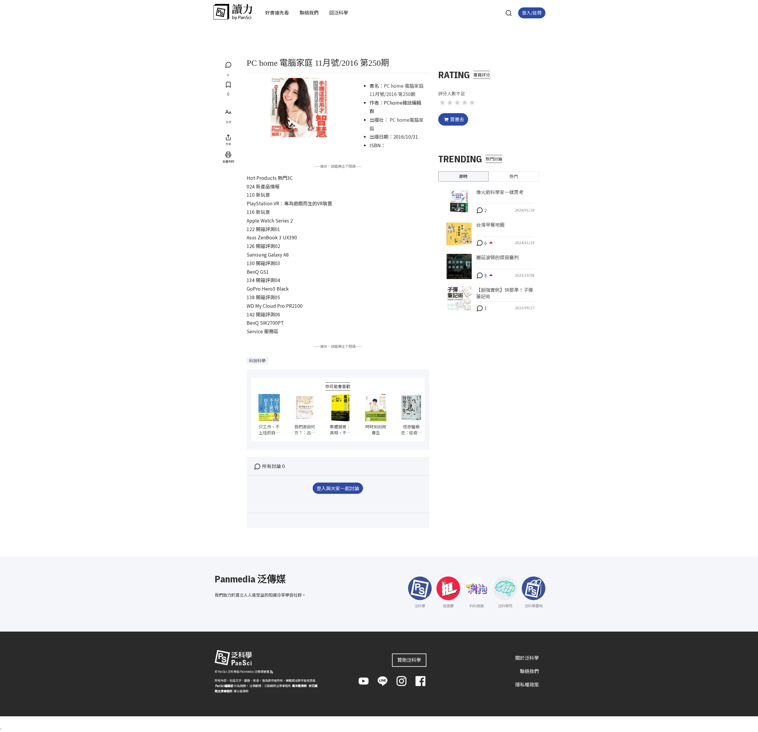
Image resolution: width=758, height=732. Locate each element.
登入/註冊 (532, 12)
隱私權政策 (527, 684)
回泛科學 (338, 12)
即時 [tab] (463, 176)
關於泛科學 (527, 657)
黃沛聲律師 (299, 685)
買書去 (457, 119)
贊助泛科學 (409, 659)
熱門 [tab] (514, 176)
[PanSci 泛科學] (233, 12)
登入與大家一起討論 (338, 488)
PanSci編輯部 (224, 685)
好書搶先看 (277, 12)
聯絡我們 (309, 12)
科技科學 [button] (257, 360)
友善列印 (228, 161)
